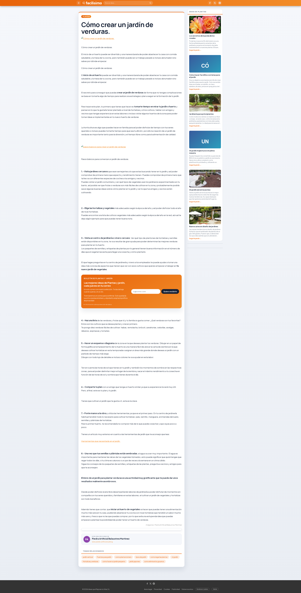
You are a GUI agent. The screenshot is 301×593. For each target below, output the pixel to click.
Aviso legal (148, 589)
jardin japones (134, 561)
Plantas (86, 16)
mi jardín (175, 557)
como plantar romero (123, 557)
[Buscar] (150, 3)
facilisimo (94, 3)
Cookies (167, 589)
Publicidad (176, 589)
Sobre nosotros (187, 589)
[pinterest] (220, 3)
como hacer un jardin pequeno (114, 561)
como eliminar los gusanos (154, 561)
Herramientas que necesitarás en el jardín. (100, 441)
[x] (215, 3)
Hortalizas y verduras (90, 561)
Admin (215, 589)
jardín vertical (88, 557)
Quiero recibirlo (170, 291)
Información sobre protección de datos (98, 304)
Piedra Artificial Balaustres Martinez (110, 538)
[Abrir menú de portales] (79, 3)
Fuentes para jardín (104, 557)
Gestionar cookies (202, 589)
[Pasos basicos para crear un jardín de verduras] (131, 147)
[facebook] (210, 3)
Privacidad (158, 589)
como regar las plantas (159, 557)
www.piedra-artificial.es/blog (102, 542)
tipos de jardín (141, 557)
